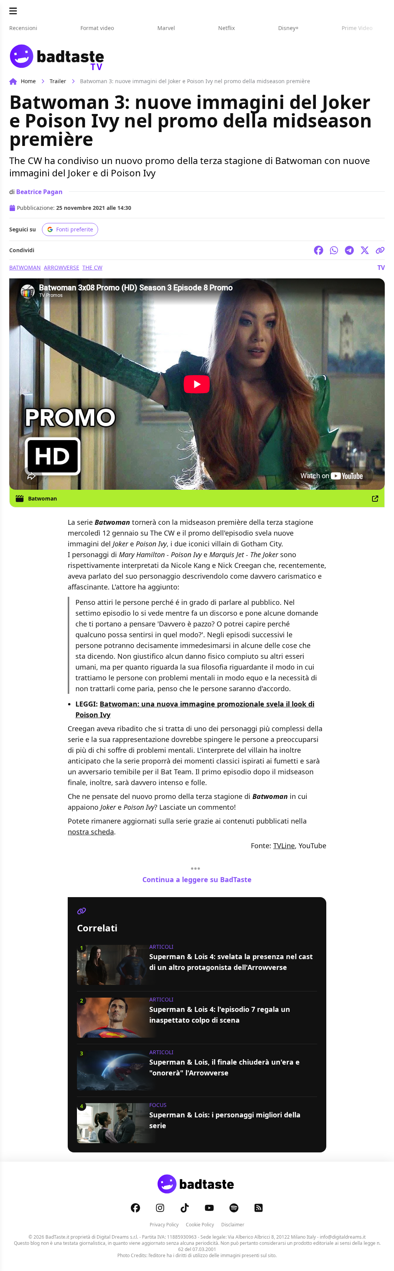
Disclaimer (232, 1224)
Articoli (161, 946)
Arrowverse (61, 267)
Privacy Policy (164, 1224)
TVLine (284, 845)
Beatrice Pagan (39, 192)
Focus (158, 1105)
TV (381, 267)
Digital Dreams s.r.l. (117, 1237)
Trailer (58, 81)
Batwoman (25, 267)
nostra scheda (91, 831)
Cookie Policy (200, 1224)
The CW (92, 267)
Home (28, 81)
